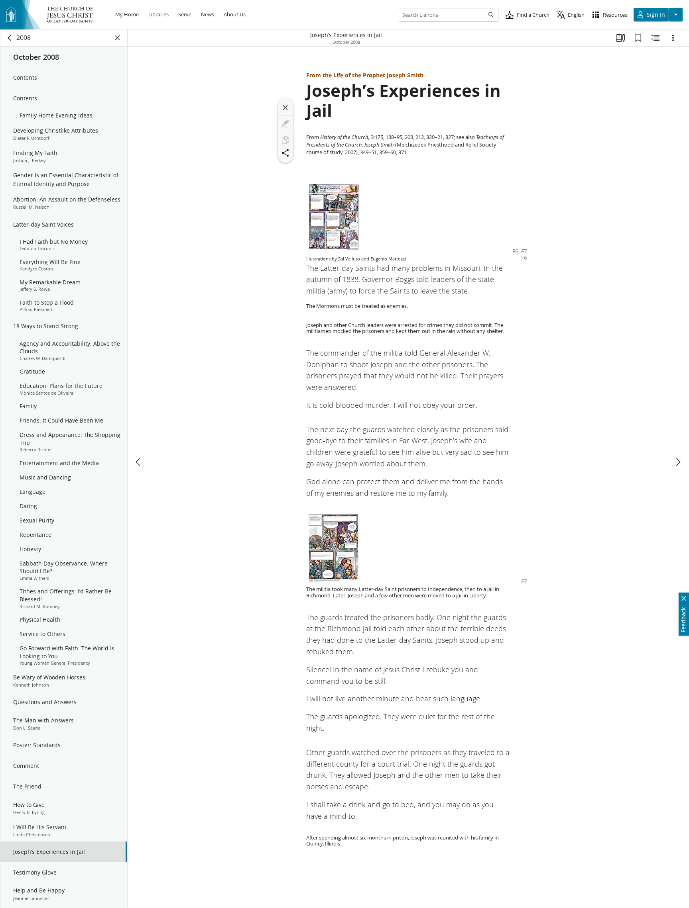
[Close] (285, 107)
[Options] (673, 38)
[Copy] (285, 140)
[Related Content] (655, 38)
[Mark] (285, 123)
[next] (678, 462)
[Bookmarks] (638, 38)
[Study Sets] (620, 38)
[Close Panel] (117, 37)
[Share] (285, 153)
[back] (10, 37)
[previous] (139, 462)
